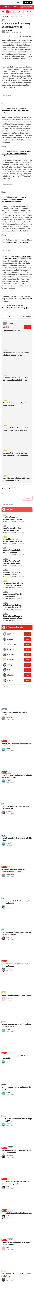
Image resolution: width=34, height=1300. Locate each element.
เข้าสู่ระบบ (28, 2)
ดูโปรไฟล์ (6, 327)
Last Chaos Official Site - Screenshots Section (16, 153)
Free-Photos (13, 242)
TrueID (5, 2)
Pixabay (17, 201)
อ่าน (5, 6)
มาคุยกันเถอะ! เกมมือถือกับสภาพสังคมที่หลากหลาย (16, 257)
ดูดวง (16, 6)
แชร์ (10, 36)
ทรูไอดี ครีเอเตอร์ (26, 6)
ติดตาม (27, 327)
